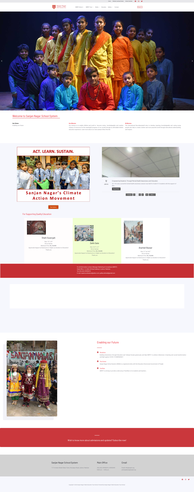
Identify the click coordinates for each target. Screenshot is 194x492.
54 (146, 194)
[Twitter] (141, 1)
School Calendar (128, 1)
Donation (103, 7)
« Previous (129, 194)
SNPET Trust (89, 7)
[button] (83, 7)
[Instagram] (138, 1)
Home (109, 1)
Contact (117, 7)
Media (96, 7)
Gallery (110, 7)
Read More (116, 189)
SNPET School (79, 7)
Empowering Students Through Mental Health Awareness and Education (135, 181)
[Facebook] (135, 1)
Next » (152, 194)
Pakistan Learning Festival (118, 1)
